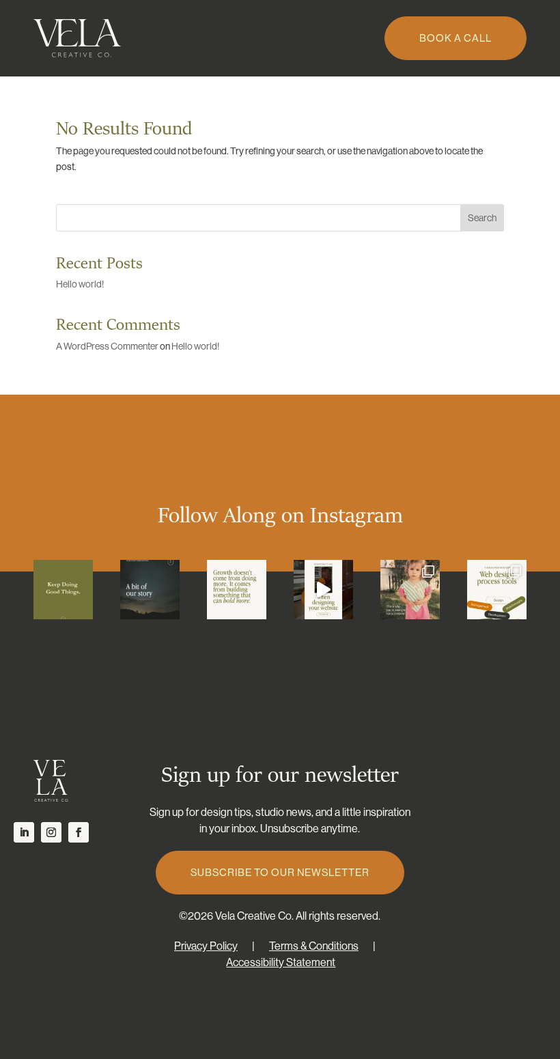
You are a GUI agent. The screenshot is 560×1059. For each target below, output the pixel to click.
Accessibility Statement (280, 962)
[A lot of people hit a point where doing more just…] (236, 589)
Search (482, 217)
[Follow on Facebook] (78, 832)
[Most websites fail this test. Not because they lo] (323, 589)
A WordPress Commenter (107, 346)
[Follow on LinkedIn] (24, 832)
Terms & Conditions (314, 946)
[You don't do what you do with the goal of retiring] (63, 589)
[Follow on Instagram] (51, 832)
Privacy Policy (206, 946)
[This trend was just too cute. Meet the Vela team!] (410, 589)
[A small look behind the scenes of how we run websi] (497, 589)
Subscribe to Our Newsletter (280, 872)
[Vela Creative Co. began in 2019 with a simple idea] (150, 589)
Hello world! (80, 284)
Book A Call (455, 38)
